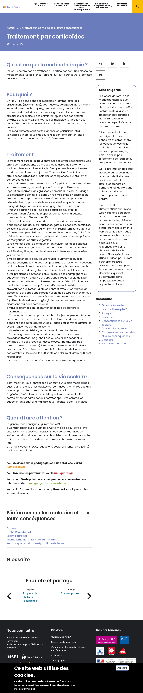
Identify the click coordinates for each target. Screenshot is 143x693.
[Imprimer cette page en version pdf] (124, 63)
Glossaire (107, 339)
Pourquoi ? (108, 313)
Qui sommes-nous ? (41, 4)
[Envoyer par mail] (100, 75)
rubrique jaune (16, 466)
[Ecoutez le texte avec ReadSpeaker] (100, 63)
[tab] (49, 513)
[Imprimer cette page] (112, 63)
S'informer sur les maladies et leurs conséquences (82, 6)
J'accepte (122, 667)
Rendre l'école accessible (61, 4)
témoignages (35, 483)
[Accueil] (11, 6)
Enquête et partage (114, 343)
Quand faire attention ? (116, 328)
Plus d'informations (24, 688)
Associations (57, 655)
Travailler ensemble (122, 4)
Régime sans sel (17, 536)
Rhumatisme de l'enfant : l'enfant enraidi (32, 539)
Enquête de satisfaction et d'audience (30, 597)
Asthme (11, 528)
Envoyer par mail (71, 593)
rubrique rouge (63, 473)
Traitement (108, 317)
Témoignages (58, 660)
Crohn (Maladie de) (19, 532)
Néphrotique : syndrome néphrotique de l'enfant (36, 543)
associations (57, 483)
